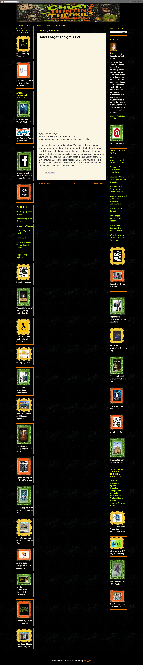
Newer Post (45, 183)
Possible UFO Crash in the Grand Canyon (116, 189)
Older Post (99, 183)
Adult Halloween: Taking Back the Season (24, 245)
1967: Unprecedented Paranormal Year (117, 160)
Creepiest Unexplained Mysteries (115, 490)
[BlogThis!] (48, 173)
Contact (38, 25)
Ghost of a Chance (24, 226)
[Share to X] (50, 173)
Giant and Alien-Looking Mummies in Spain (118, 179)
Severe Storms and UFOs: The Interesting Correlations (118, 200)
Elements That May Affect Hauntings (116, 169)
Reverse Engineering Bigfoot (21, 254)
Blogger (87, 660)
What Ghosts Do (117, 495)
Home (21, 25)
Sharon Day (117, 53)
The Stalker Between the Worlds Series (116, 228)
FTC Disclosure (59, 25)
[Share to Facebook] (52, 173)
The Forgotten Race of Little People (116, 218)
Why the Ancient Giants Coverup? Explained (117, 237)
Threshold (21, 237)
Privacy (47, 25)
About (29, 25)
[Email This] (46, 173)
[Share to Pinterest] (54, 173)
